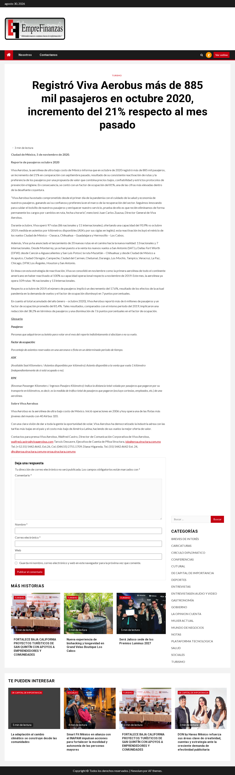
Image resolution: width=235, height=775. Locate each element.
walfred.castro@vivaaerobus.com (32, 441)
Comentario (23, 475)
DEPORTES (178, 579)
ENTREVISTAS (181, 586)
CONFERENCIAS (182, 559)
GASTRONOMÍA (182, 600)
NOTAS (176, 634)
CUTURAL (178, 566)
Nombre (21, 524)
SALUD (176, 648)
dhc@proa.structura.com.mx (29, 451)
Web (18, 550)
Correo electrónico (28, 537)
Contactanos (48, 55)
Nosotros (25, 55)
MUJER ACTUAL (182, 620)
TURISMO (117, 75)
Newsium (137, 770)
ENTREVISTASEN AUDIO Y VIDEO (194, 593)
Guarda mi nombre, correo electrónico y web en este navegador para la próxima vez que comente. (80, 563)
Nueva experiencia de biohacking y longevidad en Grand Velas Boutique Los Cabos (85, 645)
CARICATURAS (181, 545)
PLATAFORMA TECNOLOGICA (192, 641)
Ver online (221, 54)
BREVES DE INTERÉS (185, 539)
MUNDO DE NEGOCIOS (187, 627)
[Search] (201, 55)
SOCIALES (178, 654)
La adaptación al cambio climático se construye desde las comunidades (34, 738)
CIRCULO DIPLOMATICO (188, 552)
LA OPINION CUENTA (186, 614)
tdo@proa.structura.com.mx (143, 441)
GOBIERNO (179, 607)
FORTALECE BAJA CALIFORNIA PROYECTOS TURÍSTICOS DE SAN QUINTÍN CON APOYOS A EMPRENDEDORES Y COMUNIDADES (35, 647)
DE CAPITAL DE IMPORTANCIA (192, 573)
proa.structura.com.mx (61, 451)
